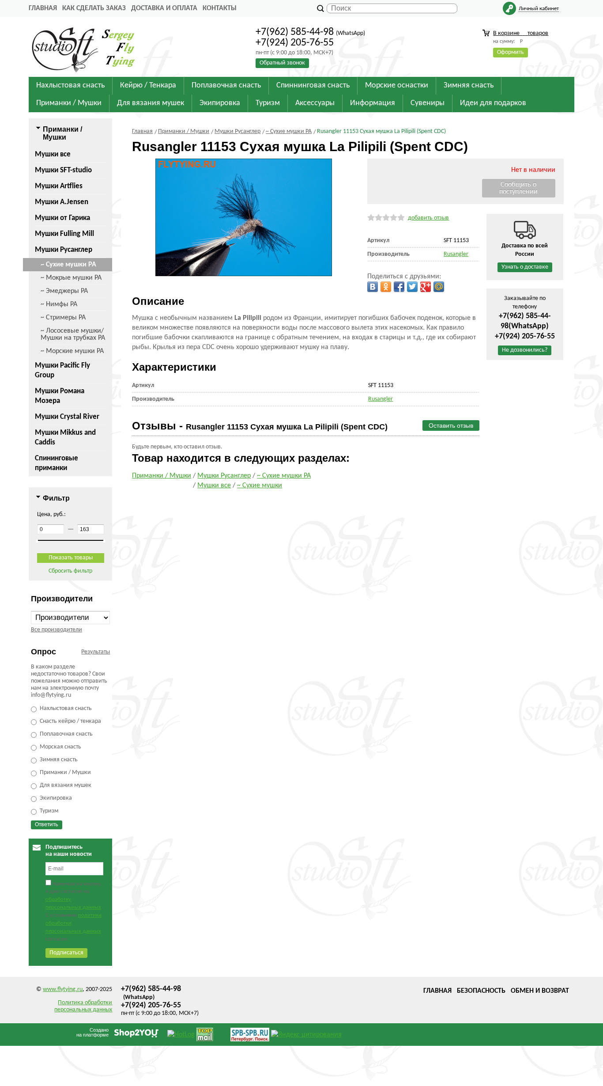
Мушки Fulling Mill (64, 234)
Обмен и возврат (540, 991)
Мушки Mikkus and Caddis (65, 437)
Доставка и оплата (164, 8)
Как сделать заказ (94, 8)
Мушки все (53, 154)
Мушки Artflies (59, 186)
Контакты (220, 8)
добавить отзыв (428, 218)
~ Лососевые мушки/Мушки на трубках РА (73, 334)
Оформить (510, 52)
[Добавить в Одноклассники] (386, 286)
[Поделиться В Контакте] (372, 286)
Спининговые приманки (56, 463)
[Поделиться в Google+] (425, 286)
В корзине (520, 33)
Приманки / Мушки (161, 475)
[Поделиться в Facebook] (399, 286)
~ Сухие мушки (259, 485)
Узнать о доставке (524, 267)
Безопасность (481, 991)
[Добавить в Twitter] (412, 286)
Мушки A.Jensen (61, 202)
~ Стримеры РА (63, 317)
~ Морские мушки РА (72, 351)
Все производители (56, 630)
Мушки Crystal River (67, 417)
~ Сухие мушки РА (68, 264)
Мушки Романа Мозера (59, 396)
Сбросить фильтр (70, 571)
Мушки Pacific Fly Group (62, 370)
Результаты (95, 652)
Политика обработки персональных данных (83, 1006)
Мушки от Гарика (62, 218)
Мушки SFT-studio (63, 170)
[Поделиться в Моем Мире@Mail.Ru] (438, 286)
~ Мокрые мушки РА (71, 277)
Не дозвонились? (524, 350)
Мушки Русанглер (63, 250)
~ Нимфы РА (59, 304)
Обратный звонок (282, 63)
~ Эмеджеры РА (64, 291)
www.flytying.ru (63, 989)
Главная (43, 8)
